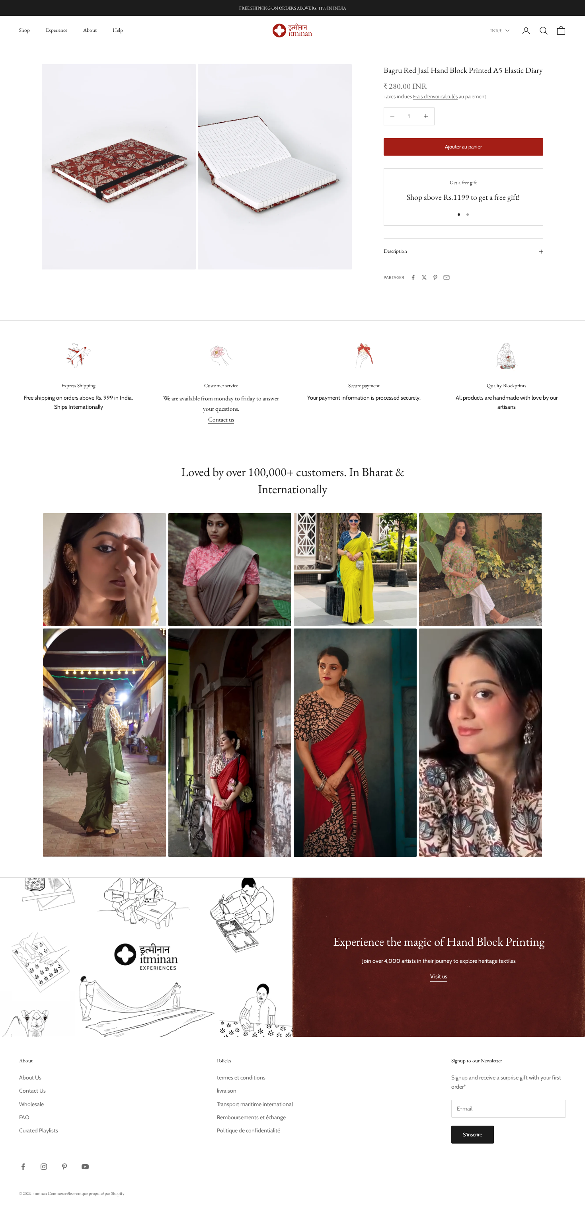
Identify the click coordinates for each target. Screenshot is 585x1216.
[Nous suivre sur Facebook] (23, 1167)
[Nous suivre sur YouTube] (85, 1167)
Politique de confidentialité (248, 1130)
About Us (30, 1077)
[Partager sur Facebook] (413, 277)
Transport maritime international (255, 1104)
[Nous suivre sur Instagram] (44, 1167)
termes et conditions (241, 1077)
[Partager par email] (446, 277)
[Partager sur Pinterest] (435, 277)
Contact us (221, 419)
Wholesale (31, 1104)
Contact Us (32, 1090)
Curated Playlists (38, 1130)
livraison (226, 1090)
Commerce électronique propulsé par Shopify (86, 1193)
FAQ (24, 1117)
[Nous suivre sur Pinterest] (64, 1167)
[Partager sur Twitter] (424, 277)
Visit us (438, 976)
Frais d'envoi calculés (435, 96)
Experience (56, 30)
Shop (24, 30)
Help (118, 30)
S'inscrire (472, 1134)
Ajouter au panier (463, 146)
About (90, 30)
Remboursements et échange (251, 1117)
